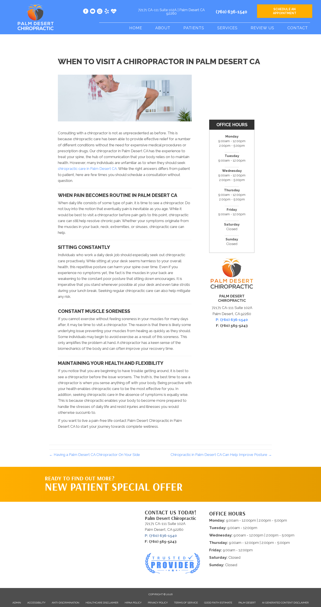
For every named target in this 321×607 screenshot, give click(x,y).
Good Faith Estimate (218, 602)
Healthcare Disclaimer (102, 602)
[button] (235, 475)
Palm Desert (247, 602)
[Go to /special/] (115, 485)
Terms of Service (186, 602)
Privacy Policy (158, 602)
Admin (16, 602)
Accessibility (36, 602)
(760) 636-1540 (231, 11)
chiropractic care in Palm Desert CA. (87, 168)
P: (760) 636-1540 (232, 319)
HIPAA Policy (133, 602)
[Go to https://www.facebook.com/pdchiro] (85, 12)
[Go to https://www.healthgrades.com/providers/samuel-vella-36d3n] (113, 12)
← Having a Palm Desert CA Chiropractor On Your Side (94, 454)
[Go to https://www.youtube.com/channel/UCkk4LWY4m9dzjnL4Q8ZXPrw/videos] (92, 12)
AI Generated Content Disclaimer (285, 602)
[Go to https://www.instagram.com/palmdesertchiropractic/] (99, 12)
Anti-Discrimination (65, 602)
